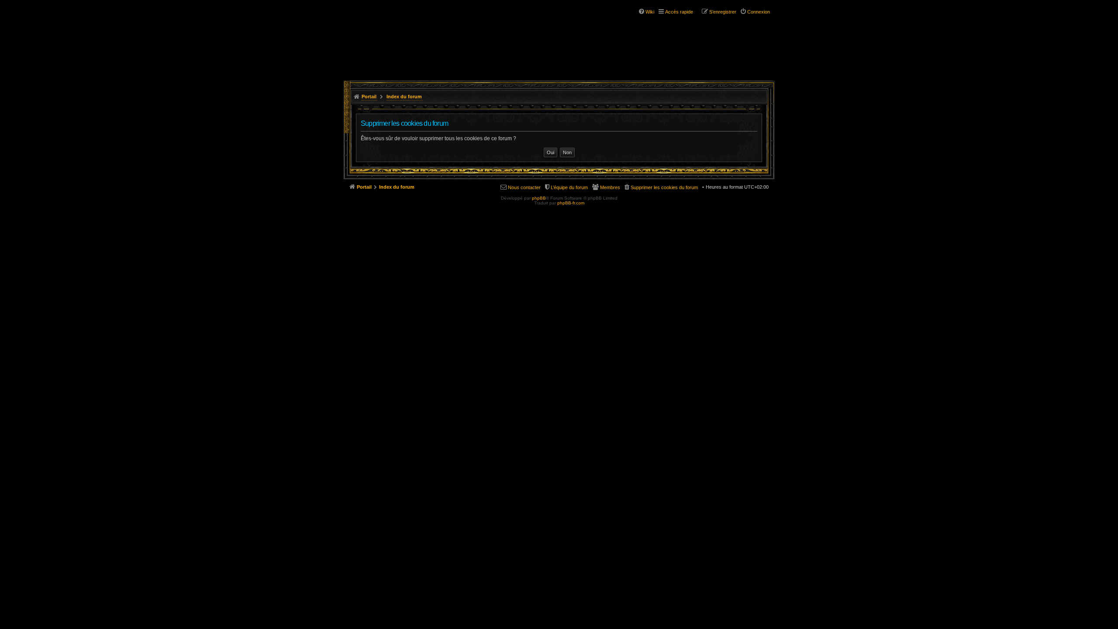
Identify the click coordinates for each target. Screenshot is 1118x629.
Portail (369, 96)
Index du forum (404, 96)
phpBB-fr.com (570, 202)
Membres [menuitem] (610, 187)
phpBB (539, 198)
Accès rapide (679, 11)
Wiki (649, 11)
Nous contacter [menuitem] (524, 187)
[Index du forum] (396, 34)
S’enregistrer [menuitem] (722, 11)
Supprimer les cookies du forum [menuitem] (664, 187)
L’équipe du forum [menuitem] (569, 187)
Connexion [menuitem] (758, 11)
